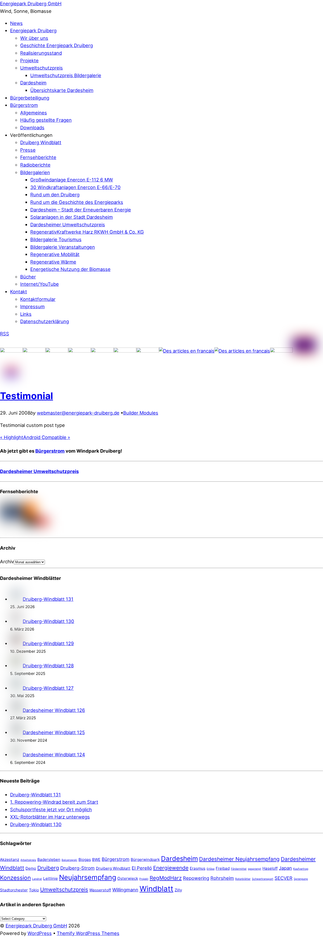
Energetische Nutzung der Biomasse (70, 269)
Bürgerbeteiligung (29, 98)
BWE (96, 859)
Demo (30, 868)
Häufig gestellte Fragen (46, 120)
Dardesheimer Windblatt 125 (54, 732)
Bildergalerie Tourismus (56, 239)
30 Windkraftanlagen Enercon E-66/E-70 (75, 187)
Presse (28, 150)
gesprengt (254, 868)
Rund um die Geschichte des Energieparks (76, 202)
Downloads (32, 127)
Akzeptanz (9, 859)
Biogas (84, 859)
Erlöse (210, 868)
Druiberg (48, 868)
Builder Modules (140, 413)
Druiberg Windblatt (40, 142)
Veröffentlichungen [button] (31, 135)
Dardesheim (33, 82)
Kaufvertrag (300, 868)
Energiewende (171, 868)
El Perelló (142, 868)
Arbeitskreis (28, 860)
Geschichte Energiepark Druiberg (56, 45)
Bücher (28, 276)
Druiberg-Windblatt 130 (48, 621)
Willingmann (125, 889)
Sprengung (301, 879)
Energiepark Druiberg (33, 30)
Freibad (223, 868)
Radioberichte (35, 165)
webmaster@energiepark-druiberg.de (78, 413)
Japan (285, 868)
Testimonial (26, 395)
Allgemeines (33, 112)
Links (26, 314)
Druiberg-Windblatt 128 (48, 665)
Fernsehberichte (38, 157)
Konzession (15, 877)
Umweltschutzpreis (41, 68)
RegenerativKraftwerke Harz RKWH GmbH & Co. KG (87, 232)
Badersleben (48, 859)
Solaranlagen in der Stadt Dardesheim (71, 217)
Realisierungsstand (41, 53)
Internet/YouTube (39, 284)
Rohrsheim (222, 878)
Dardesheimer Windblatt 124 (54, 754)
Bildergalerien (35, 172)
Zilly (178, 890)
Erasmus (197, 868)
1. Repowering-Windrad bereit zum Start (54, 802)
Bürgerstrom (24, 105)
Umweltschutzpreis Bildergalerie (65, 75)
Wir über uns (34, 38)
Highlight (11, 437)
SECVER (283, 878)
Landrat (37, 879)
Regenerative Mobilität (54, 254)
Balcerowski (69, 860)
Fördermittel (239, 868)
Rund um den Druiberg (54, 194)
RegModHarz (166, 878)
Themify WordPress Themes (88, 933)
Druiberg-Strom (77, 868)
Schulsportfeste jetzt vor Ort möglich (51, 809)
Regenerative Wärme (53, 262)
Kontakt (18, 291)
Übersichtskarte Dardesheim (61, 90)
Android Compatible (46, 437)
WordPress (40, 933)
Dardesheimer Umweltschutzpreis (67, 224)
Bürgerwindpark (145, 859)
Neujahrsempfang (87, 877)
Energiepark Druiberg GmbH (36, 925)
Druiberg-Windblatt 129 (48, 643)
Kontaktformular (38, 299)
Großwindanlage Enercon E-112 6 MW (71, 179)
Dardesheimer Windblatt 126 (54, 710)
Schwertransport (262, 879)
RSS (4, 333)
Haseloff (270, 868)
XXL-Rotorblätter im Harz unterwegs (50, 817)
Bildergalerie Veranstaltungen (62, 247)
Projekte (29, 60)
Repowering (196, 878)
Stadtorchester (14, 890)
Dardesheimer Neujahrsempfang (239, 859)
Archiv (7, 561)
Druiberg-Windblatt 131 (48, 599)
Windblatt (156, 888)
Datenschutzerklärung (44, 321)
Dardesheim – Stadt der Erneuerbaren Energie (80, 209)
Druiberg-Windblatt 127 (48, 688)
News (16, 23)
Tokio (34, 890)
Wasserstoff (100, 890)
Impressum (32, 306)
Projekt (143, 879)
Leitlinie (50, 878)
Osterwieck (127, 878)
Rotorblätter (243, 879)
